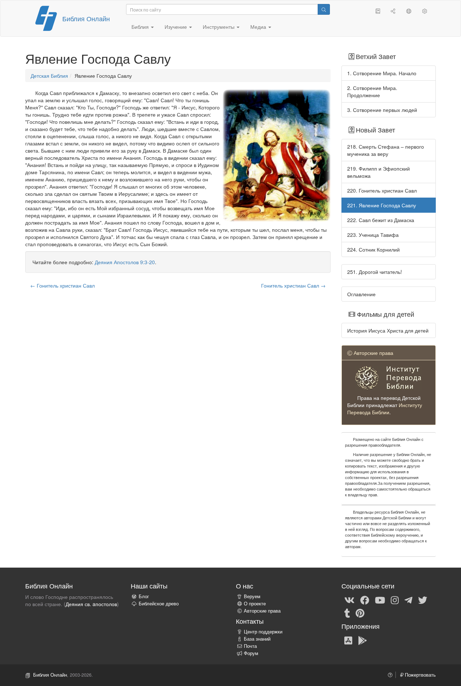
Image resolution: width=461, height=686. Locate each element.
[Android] (362, 639)
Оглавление (361, 294)
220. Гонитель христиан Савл (382, 190)
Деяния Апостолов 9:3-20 (125, 262)
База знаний (257, 639)
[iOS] (348, 639)
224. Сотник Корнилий (373, 249)
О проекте (255, 603)
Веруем (252, 596)
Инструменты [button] (219, 26)
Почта (250, 646)
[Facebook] (364, 599)
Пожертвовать (419, 675)
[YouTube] (380, 599)
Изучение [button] (176, 26)
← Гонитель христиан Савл (62, 285)
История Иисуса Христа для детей (388, 330)
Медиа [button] (259, 26)
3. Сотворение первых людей (382, 109)
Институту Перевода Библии (384, 408)
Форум (251, 653)
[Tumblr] (347, 612)
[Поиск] (324, 9)
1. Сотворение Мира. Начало (381, 73)
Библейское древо (159, 603)
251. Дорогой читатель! (374, 271)
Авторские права (262, 611)
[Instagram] (395, 599)
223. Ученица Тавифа (373, 234)
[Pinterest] (359, 612)
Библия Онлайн (86, 18)
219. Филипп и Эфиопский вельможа (378, 172)
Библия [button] (140, 26)
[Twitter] (422, 599)
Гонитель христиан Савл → (293, 285)
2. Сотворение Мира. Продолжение (372, 91)
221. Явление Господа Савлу (381, 205)
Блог (144, 596)
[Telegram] (408, 599)
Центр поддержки (263, 631)
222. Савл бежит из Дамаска (380, 220)
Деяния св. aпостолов (91, 604)
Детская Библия (49, 75)
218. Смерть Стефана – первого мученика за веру (385, 150)
